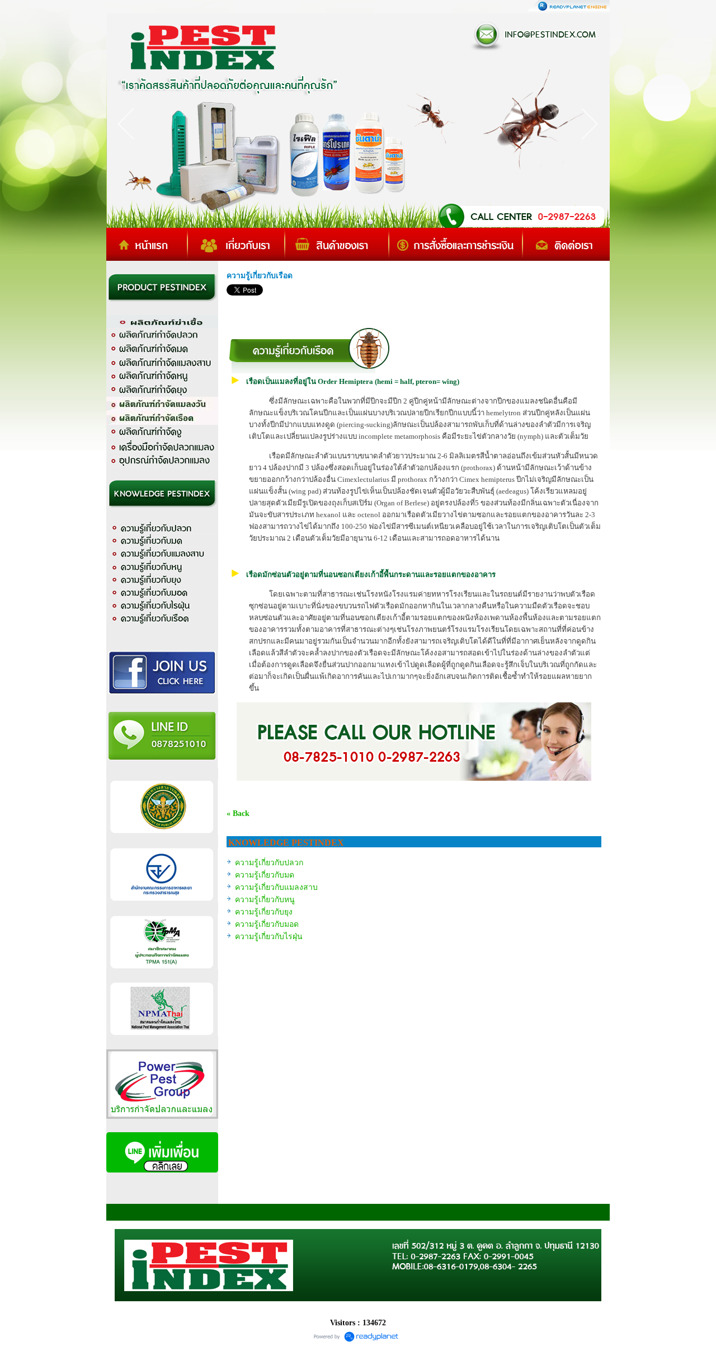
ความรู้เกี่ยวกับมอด (267, 924)
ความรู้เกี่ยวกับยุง (264, 912)
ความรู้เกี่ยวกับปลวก (269, 863)
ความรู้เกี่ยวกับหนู (265, 899)
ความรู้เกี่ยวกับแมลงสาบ (276, 887)
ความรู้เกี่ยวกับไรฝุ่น (269, 936)
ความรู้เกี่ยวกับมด (264, 875)
